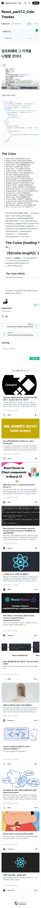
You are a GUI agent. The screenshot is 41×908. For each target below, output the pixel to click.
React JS (6, 32)
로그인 (36, 3)
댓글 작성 (34, 359)
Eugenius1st (6, 23)
